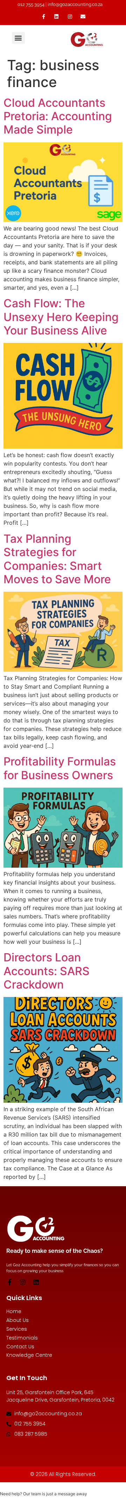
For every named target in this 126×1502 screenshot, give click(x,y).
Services (16, 1329)
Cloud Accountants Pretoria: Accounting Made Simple (58, 116)
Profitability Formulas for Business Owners (60, 768)
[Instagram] (23, 1282)
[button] (18, 38)
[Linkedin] (36, 1282)
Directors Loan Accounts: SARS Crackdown (47, 970)
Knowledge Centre (29, 1355)
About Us (17, 1320)
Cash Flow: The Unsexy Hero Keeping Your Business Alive (61, 316)
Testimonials (22, 1338)
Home (13, 1312)
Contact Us (20, 1347)
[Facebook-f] (9, 1282)
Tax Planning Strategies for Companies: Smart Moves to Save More (57, 559)
